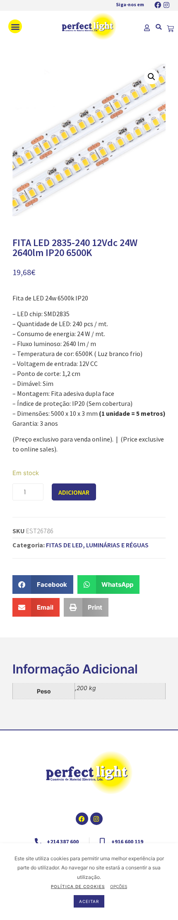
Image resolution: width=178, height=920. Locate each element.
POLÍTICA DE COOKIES (78, 886)
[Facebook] (157, 5)
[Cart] (170, 28)
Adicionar (73, 492)
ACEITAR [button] (89, 901)
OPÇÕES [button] (118, 886)
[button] (15, 26)
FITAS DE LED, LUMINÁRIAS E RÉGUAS (97, 545)
